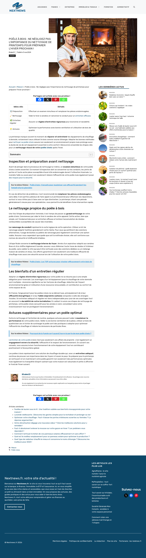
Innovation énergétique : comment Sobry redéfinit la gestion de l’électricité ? (122, 139)
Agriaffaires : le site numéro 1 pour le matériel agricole (100, 473)
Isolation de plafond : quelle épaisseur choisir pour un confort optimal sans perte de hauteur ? (123, 171)
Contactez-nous (14, 507)
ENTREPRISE (69, 7)
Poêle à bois (15, 450)
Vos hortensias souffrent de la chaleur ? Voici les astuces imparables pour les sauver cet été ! (123, 192)
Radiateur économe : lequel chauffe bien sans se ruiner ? (122, 96)
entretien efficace (83, 116)
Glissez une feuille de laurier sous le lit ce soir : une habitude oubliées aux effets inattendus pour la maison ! (123, 128)
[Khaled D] (14, 381)
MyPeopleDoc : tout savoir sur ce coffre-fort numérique (102, 484)
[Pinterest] (55, 99)
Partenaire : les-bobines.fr (130, 541)
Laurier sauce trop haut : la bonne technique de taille (121, 117)
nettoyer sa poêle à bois (23, 142)
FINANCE (54, 7)
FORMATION (108, 7)
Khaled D (12, 52)
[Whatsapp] (63, 99)
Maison (12, 55)
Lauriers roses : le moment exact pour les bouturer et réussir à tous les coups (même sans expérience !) (123, 181)
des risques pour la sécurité (20, 178)
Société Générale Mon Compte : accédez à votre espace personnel (102, 509)
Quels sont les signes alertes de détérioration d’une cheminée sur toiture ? (121, 149)
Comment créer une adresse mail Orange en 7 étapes (102, 520)
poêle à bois (46, 148)
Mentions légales (60, 541)
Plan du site (112, 541)
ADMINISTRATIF (123, 7)
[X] (47, 99)
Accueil (12, 87)
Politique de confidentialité (80, 541)
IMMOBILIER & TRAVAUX (88, 7)
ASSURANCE (42, 7)
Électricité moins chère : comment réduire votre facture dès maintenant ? (123, 160)
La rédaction (99, 541)
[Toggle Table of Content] (89, 155)
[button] (134, 7)
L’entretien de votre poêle (20, 340)
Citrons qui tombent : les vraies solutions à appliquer (120, 107)
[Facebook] (40, 99)
